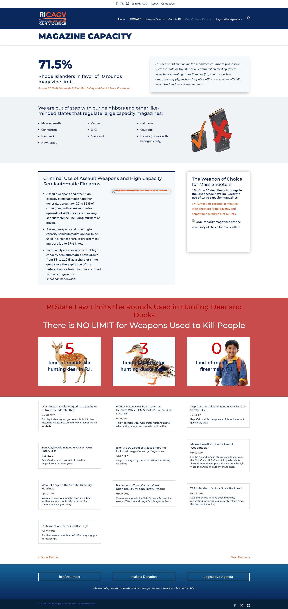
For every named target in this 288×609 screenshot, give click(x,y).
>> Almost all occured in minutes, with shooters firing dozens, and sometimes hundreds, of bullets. (215, 209)
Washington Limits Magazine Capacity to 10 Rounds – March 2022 (69, 408)
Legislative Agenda (218, 576)
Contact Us (168, 4)
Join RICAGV (140, 4)
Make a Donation (144, 576)
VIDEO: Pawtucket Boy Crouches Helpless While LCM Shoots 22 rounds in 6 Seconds (144, 410)
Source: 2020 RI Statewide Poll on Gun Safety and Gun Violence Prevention (84, 88)
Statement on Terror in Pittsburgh (65, 526)
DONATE (135, 19)
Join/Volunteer (69, 576)
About (154, 4)
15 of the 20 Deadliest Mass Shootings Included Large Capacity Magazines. (141, 449)
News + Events (155, 19)
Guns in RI (174, 19)
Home (122, 19)
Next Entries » (240, 557)
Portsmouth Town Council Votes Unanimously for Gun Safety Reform (140, 487)
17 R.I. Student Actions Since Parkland (216, 488)
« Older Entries (48, 557)
